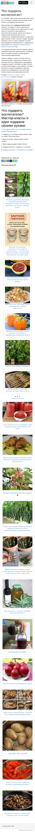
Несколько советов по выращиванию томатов (17, 683)
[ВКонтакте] (2, 3)
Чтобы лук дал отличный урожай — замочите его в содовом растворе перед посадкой (17, 713)
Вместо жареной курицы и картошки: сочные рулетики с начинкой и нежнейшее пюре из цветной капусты (17, 459)
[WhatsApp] (10, 3)
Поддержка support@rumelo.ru (26, 830)
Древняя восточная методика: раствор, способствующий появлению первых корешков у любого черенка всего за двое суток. (17, 571)
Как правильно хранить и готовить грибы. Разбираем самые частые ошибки (17, 814)
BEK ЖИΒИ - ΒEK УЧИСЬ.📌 (18, 753)
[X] (11, 161)
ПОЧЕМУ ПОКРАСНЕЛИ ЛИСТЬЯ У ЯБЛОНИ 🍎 (17, 494)
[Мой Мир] (7, 3)
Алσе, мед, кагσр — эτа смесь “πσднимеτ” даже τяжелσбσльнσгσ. (17, 612)
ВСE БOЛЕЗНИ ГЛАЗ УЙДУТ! (17, 652)
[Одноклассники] (5, 3)
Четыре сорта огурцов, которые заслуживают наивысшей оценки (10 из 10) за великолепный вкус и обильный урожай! (17, 528)
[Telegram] (13, 3)
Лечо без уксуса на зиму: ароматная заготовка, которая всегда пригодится (17, 783)
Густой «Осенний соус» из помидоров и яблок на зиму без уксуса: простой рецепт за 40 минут (17, 426)
